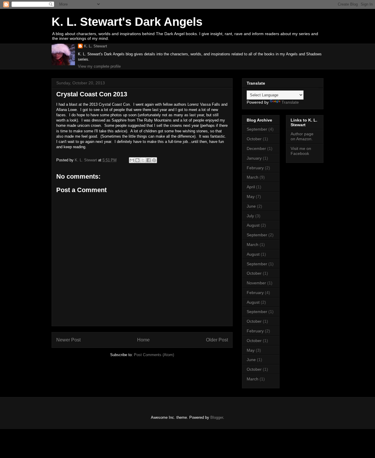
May (251, 196)
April (251, 186)
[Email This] (132, 160)
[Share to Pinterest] (154, 160)
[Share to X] (143, 160)
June (251, 206)
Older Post (217, 339)
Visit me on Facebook (301, 151)
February (255, 167)
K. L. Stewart (95, 46)
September (257, 129)
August (253, 225)
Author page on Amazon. (302, 136)
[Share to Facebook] (148, 160)
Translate (290, 102)
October (254, 138)
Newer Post (68, 339)
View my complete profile (99, 66)
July (250, 215)
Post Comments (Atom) (154, 355)
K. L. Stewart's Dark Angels (127, 21)
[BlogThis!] (137, 160)
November (256, 283)
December (256, 148)
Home (143, 339)
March (252, 177)
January (254, 158)
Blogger (216, 417)
